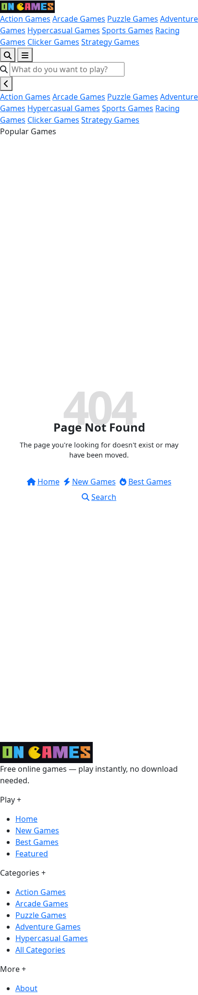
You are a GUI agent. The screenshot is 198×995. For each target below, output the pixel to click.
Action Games (25, 18)
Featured (31, 853)
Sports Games (127, 30)
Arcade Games (78, 18)
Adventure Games (48, 926)
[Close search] (6, 84)
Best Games (150, 481)
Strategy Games (110, 42)
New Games (94, 481)
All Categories (40, 949)
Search (103, 497)
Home (48, 481)
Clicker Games (53, 42)
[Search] (7, 55)
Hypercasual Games (63, 30)
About (26, 988)
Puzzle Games (132, 18)
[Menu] (25, 55)
